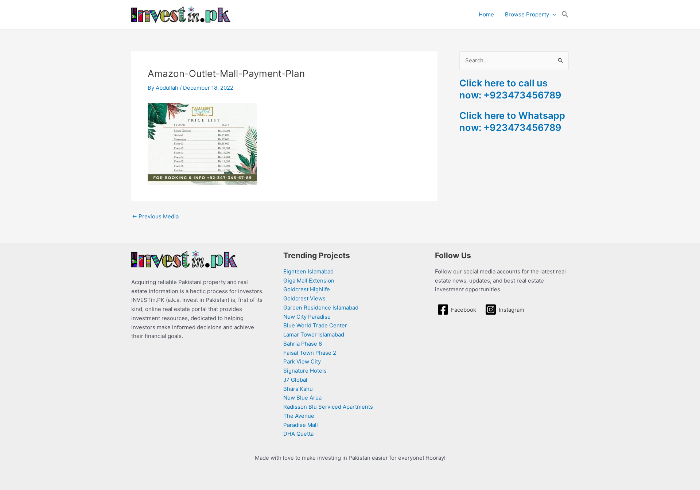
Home (486, 14)
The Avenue (298, 415)
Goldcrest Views (304, 298)
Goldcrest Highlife (306, 289)
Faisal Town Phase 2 (309, 352)
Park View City (302, 361)
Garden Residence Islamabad (320, 307)
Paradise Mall (300, 424)
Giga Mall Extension (308, 280)
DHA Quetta (298, 433)
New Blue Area (302, 397)
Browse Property (527, 14)
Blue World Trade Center (315, 325)
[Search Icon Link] (565, 15)
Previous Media (155, 216)
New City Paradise (307, 316)
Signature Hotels (305, 370)
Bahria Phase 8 (302, 343)
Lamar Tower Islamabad (313, 334)
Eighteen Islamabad (308, 271)
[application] (552, 14)
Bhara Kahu (298, 388)
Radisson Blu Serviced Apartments (328, 406)
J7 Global (295, 379)
